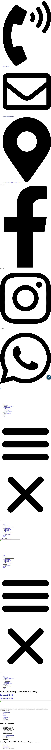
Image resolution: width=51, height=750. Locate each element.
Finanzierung (8, 408)
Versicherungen (8, 411)
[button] (25, 470)
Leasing (7, 409)
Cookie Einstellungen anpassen (9, 748)
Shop (4, 415)
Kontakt (4, 414)
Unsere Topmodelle (9, 406)
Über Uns (5, 412)
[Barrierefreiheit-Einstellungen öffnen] (49, 377)
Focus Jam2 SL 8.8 (6, 695)
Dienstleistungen (6, 407)
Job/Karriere (7, 413)
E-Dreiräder (5, 405)
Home (4, 403)
